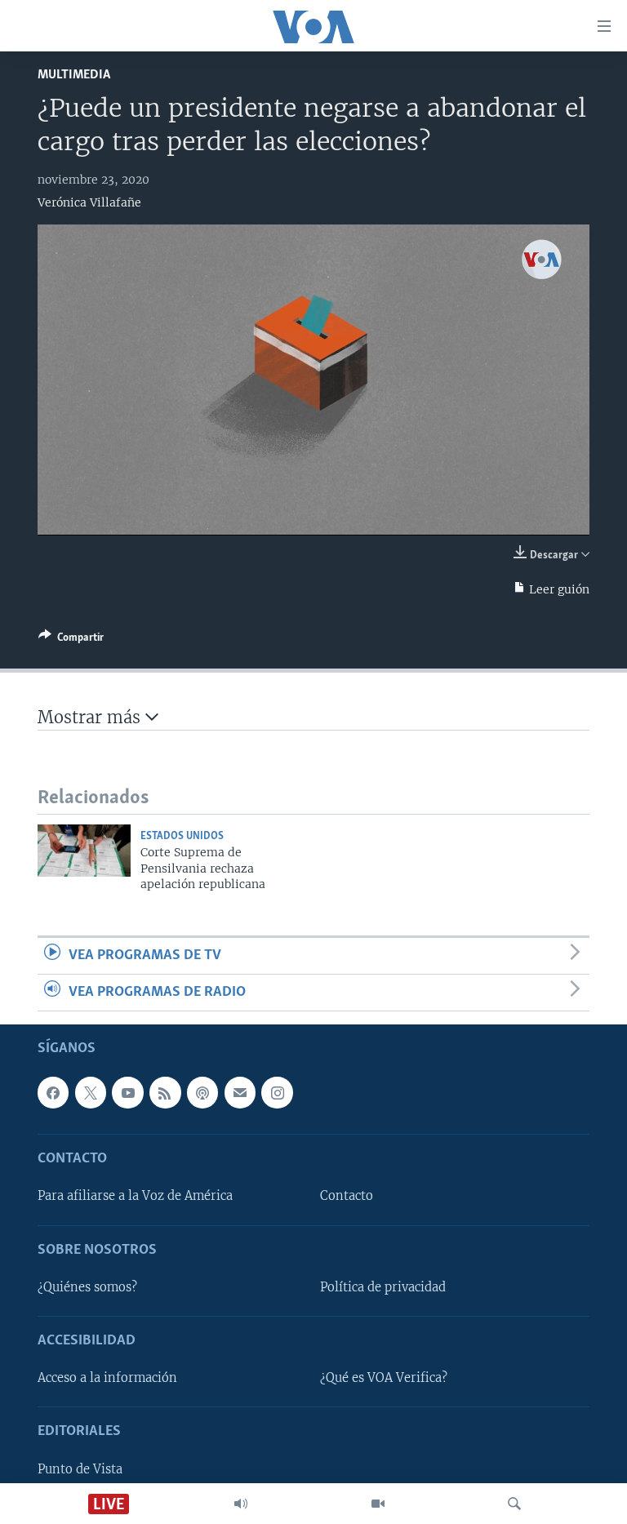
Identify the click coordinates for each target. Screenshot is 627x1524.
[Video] (378, 1503)
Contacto (346, 1196)
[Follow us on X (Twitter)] (90, 1093)
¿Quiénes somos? (87, 1287)
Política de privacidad (383, 1287)
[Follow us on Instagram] (276, 1093)
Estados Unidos (182, 836)
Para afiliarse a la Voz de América (135, 1196)
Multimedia (74, 75)
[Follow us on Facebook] (53, 1093)
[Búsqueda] (514, 1503)
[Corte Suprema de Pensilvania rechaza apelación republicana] (84, 850)
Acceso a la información (107, 1378)
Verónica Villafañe (89, 202)
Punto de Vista (80, 1469)
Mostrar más (91, 717)
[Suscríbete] (240, 1093)
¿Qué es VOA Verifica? (383, 1378)
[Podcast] (202, 1093)
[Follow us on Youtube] (127, 1093)
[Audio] (240, 1503)
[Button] (71, 639)
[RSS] (164, 1093)
